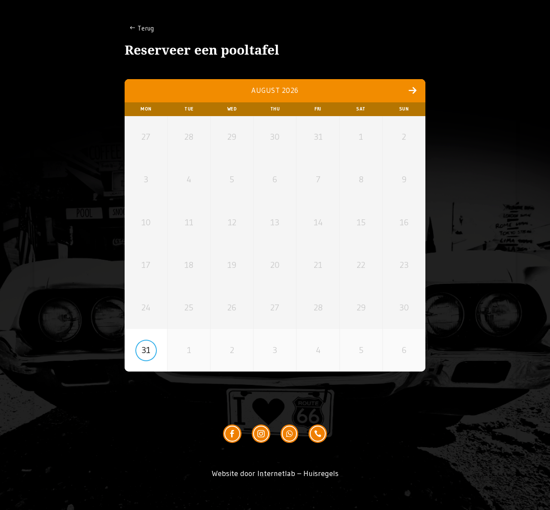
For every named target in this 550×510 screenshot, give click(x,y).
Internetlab (276, 473)
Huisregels (321, 473)
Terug (146, 28)
